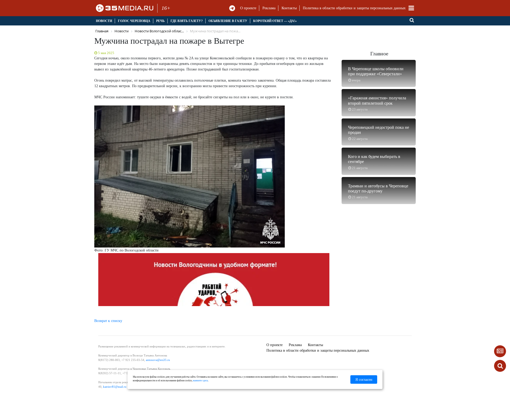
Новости (104, 21)
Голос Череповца (134, 21)
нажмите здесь (200, 380)
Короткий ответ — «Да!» (275, 21)
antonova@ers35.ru (158, 359)
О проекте (248, 8)
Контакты (289, 8)
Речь (160, 21)
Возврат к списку (108, 321)
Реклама (268, 8)
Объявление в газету (228, 21)
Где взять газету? (187, 21)
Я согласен (363, 380)
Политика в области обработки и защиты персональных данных (354, 8)
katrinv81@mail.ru (114, 386)
